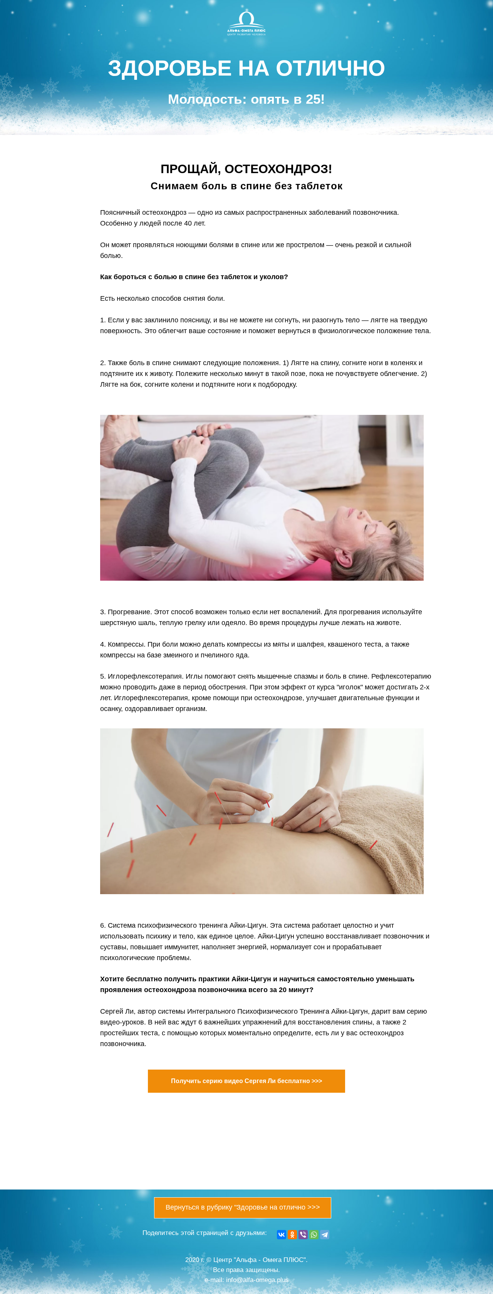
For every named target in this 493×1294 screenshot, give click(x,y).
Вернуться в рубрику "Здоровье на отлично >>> (243, 1207)
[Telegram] (324, 1234)
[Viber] (303, 1234)
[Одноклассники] (292, 1234)
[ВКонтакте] (281, 1234)
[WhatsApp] (314, 1234)
